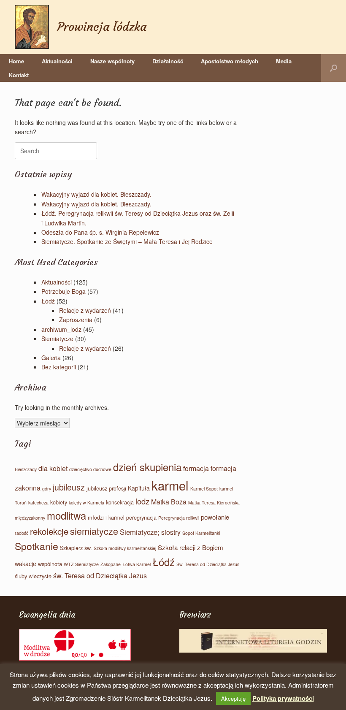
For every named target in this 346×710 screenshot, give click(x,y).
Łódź (48, 301)
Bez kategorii (58, 367)
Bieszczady (26, 469)
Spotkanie (36, 546)
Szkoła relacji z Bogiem (190, 547)
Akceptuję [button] (233, 698)
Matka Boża (169, 502)
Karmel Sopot (204, 488)
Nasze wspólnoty (112, 61)
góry (46, 488)
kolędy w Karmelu (86, 502)
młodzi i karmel (106, 517)
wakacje (25, 563)
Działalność (167, 61)
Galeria (51, 357)
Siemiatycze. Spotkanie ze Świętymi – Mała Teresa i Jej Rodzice (127, 241)
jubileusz (69, 487)
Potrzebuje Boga (63, 291)
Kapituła (139, 488)
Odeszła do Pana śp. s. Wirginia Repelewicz (100, 232)
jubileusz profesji (106, 488)
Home (16, 61)
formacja (196, 468)
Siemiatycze (57, 338)
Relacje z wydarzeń (85, 310)
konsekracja (120, 502)
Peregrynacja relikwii (178, 518)
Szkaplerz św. (76, 548)
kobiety (58, 502)
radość (21, 533)
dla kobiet (53, 468)
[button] (333, 68)
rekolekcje (49, 531)
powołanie (215, 516)
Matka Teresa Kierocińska (214, 502)
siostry (171, 532)
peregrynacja (141, 517)
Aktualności (57, 61)
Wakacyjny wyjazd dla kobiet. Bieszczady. (96, 194)
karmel (170, 485)
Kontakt (19, 75)
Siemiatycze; (139, 532)
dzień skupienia (147, 466)
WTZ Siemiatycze (81, 564)
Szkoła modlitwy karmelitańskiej (125, 548)
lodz (142, 501)
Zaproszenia (75, 319)
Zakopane (110, 564)
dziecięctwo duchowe (90, 469)
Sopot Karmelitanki (201, 533)
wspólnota (50, 564)
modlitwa (66, 515)
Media (284, 61)
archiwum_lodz (61, 329)
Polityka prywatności (283, 698)
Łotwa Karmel (136, 564)
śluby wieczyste (33, 576)
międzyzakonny (30, 518)
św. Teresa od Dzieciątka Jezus (100, 575)
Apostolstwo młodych (229, 61)
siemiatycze (94, 530)
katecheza (38, 502)
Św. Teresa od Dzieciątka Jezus (207, 564)
